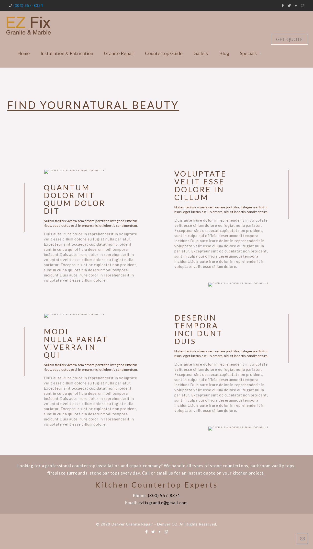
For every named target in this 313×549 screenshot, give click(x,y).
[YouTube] (296, 5)
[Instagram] (302, 5)
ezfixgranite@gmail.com (163, 502)
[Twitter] (289, 5)
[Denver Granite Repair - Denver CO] (28, 25)
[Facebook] (282, 5)
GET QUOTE (289, 39)
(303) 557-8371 (28, 5)
